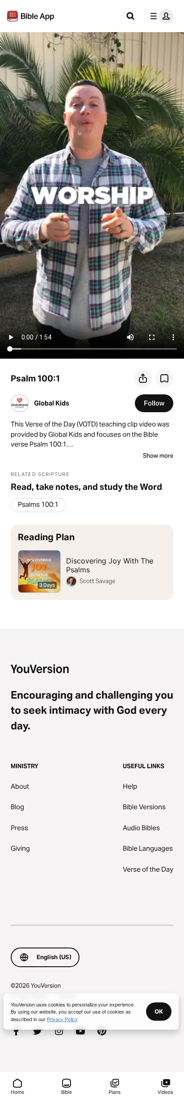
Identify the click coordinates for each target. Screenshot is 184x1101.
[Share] (143, 378)
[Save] (164, 378)
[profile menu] (160, 16)
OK (159, 1011)
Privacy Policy (62, 1018)
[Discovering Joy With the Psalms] (92, 562)
